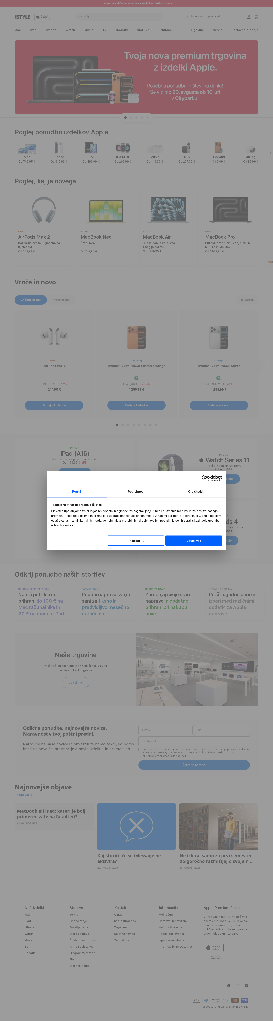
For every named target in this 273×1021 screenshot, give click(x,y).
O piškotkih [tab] (196, 491)
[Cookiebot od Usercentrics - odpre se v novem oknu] (204, 478)
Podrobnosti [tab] (136, 491)
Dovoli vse (193, 540)
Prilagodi (133, 540)
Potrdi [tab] (76, 491)
